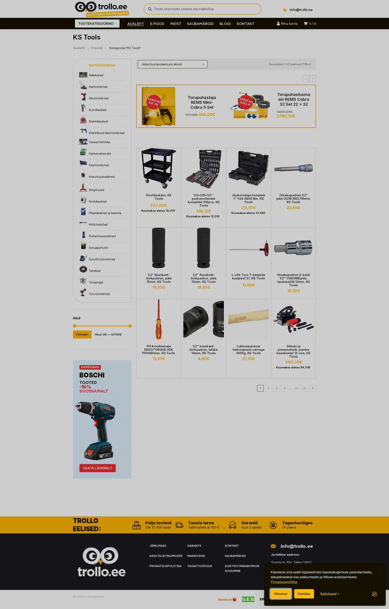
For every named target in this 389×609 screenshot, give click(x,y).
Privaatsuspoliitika (284, 581)
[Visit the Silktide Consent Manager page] (374, 594)
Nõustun (280, 594)
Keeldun (304, 594)
